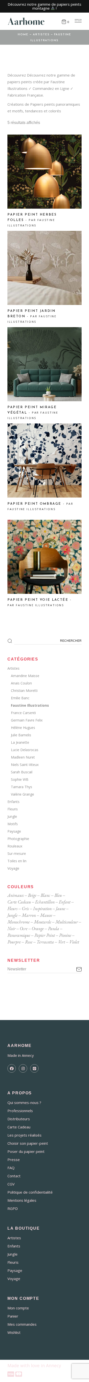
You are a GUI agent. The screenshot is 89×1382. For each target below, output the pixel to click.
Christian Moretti (24, 690)
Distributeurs (18, 1118)
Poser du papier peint (25, 1151)
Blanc (45, 895)
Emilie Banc (20, 698)
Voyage (13, 868)
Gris (25, 908)
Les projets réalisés (24, 1135)
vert (61, 942)
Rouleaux (14, 846)
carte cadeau (19, 902)
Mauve (46, 915)
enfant (64, 902)
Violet (74, 942)
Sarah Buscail (21, 772)
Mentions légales (21, 1200)
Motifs (12, 823)
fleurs (12, 908)
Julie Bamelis (21, 735)
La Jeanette (20, 742)
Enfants (13, 801)
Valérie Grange (22, 794)
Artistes (13, 668)
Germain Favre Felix (27, 720)
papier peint (44, 935)
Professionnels (20, 1110)
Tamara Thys (21, 786)
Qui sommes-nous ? (24, 1102)
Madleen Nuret (23, 757)
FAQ (11, 1167)
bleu (58, 895)
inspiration (42, 908)
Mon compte (18, 1307)
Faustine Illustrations (30, 705)
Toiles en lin (16, 861)
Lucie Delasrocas (24, 749)
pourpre (14, 942)
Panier (12, 1316)
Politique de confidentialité (30, 1192)
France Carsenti (23, 712)
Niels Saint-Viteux (25, 764)
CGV (11, 1184)
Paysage (14, 831)
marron (29, 915)
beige (32, 895)
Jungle (12, 816)
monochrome (18, 922)
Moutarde (42, 922)
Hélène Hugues (23, 727)
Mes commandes (22, 1324)
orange (38, 928)
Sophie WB (19, 779)
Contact (14, 1175)
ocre (23, 928)
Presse (13, 1159)
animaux (15, 895)
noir (11, 928)
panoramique (18, 935)
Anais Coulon (21, 683)
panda (53, 928)
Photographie (18, 838)
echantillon (45, 902)
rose (28, 942)
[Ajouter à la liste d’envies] (17, 146)
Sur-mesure (16, 853)
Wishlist (14, 1332)
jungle (12, 915)
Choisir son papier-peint (27, 1143)
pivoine (65, 935)
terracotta (45, 942)
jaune (60, 908)
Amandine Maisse (25, 675)
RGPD (12, 1208)
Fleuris (12, 809)
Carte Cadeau (18, 1126)
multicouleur (66, 922)
